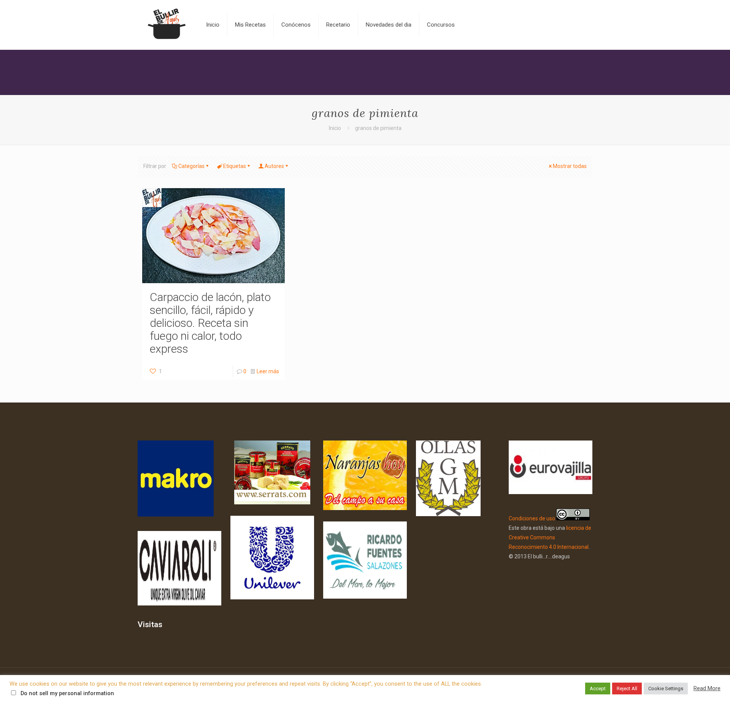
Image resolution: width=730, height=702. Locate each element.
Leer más (268, 371)
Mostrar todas (570, 166)
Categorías (191, 166)
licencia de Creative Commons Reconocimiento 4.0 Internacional (550, 537)
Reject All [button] (627, 688)
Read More (707, 688)
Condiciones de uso (532, 518)
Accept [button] (598, 688)
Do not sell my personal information (67, 693)
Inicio (335, 128)
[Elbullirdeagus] (166, 24)
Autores (274, 166)
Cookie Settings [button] (665, 688)
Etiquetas (234, 166)
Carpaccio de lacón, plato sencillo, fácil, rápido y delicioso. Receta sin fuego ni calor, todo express (210, 322)
